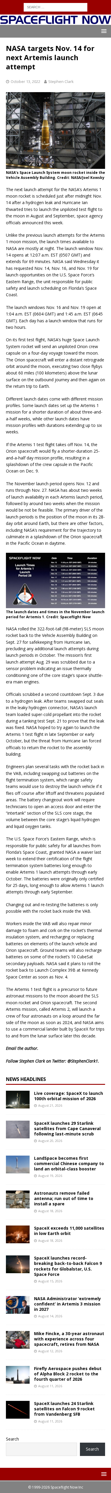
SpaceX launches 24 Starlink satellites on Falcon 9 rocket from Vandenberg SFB (64, 1409)
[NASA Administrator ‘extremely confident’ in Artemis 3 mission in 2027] (18, 1305)
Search (12, 1439)
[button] (103, 31)
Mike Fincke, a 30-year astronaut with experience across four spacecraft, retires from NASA (69, 1339)
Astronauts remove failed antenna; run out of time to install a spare (63, 1198)
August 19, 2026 (50, 1175)
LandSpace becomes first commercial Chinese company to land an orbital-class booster (69, 1163)
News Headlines (26, 1079)
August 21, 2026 (50, 1105)
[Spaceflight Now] (55, 21)
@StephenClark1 (82, 1061)
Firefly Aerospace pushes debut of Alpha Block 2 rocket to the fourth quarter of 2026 (68, 1374)
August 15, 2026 (50, 1281)
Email (11, 1048)
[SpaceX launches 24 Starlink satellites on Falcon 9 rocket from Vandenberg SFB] (18, 1410)
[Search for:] (55, 6)
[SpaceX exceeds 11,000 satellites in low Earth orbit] (18, 1234)
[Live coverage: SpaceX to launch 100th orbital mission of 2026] (18, 1099)
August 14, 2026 (50, 1316)
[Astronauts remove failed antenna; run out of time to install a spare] (18, 1199)
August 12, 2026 (50, 1351)
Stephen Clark (61, 81)
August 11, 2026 (50, 1386)
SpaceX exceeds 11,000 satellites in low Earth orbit (69, 1230)
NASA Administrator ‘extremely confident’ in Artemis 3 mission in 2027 (67, 1304)
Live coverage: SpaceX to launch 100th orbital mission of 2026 (68, 1095)
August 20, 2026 (50, 1140)
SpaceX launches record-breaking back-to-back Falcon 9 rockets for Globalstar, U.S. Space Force (68, 1266)
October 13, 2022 (25, 81)
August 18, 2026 (50, 1211)
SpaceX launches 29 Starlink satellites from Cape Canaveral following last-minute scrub (67, 1128)
